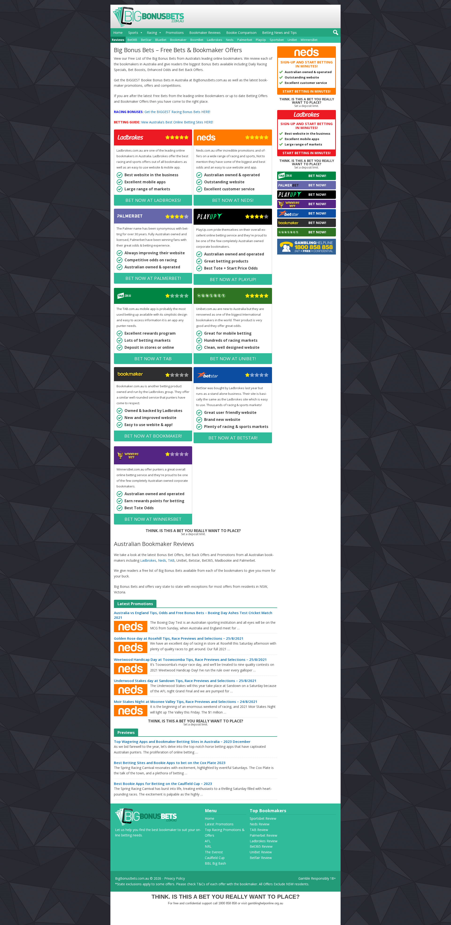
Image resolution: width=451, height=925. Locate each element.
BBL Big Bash (215, 863)
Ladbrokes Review (263, 841)
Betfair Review (261, 857)
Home (118, 32)
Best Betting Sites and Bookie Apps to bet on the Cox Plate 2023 (170, 762)
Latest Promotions (219, 824)
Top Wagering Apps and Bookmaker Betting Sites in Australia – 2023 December (182, 741)
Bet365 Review (261, 846)
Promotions (175, 32)
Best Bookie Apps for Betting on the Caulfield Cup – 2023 (163, 783)
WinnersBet (309, 40)
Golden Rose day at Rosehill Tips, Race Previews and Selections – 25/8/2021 (179, 638)
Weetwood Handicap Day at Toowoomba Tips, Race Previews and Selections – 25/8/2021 (190, 659)
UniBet (292, 40)
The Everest (214, 852)
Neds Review (259, 824)
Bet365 (132, 40)
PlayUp (261, 40)
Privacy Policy (174, 878)
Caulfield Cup (215, 857)
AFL (208, 841)
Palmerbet (244, 40)
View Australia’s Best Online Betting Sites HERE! (177, 122)
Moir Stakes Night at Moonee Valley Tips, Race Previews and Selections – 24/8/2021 (185, 701)
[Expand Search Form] (335, 33)
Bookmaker (178, 40)
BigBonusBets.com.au (132, 878)
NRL (208, 846)
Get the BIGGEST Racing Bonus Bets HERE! (177, 112)
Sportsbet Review (263, 818)
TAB (171, 560)
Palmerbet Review (263, 835)
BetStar (146, 40)
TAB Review (259, 829)
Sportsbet (277, 40)
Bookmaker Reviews (205, 32)
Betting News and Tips (279, 32)
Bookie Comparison (241, 32)
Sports (133, 32)
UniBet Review (261, 852)
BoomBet (196, 40)
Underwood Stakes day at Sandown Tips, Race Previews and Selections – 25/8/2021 (185, 680)
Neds (229, 40)
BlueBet (160, 40)
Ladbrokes (214, 40)
